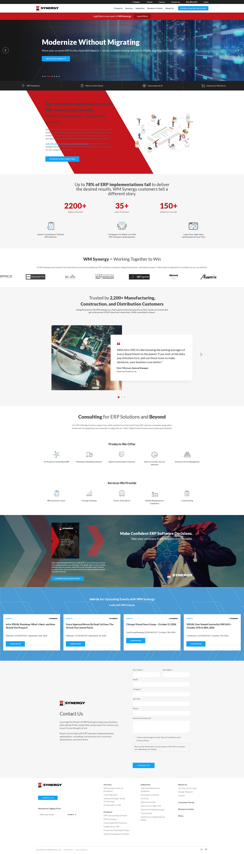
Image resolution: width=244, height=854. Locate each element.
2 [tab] (121, 397)
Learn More (142, 16)
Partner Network (185, 792)
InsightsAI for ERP (111, 826)
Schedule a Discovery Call (62, 159)
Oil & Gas (145, 798)
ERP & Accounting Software (115, 815)
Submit (70, 814)
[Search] (133, 2)
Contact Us (143, 765)
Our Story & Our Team (187, 788)
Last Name (166, 670)
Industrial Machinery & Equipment (150, 789)
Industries (145, 784)
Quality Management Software (117, 834)
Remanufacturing (148, 802)
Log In (206, 2)
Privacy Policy (68, 850)
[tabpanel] (122, 50)
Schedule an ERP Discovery (193, 8)
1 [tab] (42, 76)
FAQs (180, 816)
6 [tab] (56, 76)
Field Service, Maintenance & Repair (153, 818)
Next (238, 50)
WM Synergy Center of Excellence (113, 789)
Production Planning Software (116, 830)
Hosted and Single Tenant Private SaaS (114, 800)
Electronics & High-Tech (151, 806)
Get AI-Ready (52, 59)
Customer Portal (186, 802)
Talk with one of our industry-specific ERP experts (67, 143)
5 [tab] (54, 76)
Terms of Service (81, 850)
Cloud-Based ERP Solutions (115, 823)
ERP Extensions (110, 819)
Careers (162, 2)
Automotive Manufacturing (152, 809)
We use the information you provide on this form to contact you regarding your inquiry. (159, 747)
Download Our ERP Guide (67, 578)
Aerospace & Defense (150, 795)
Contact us (175, 2)
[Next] (201, 354)
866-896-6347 (191, 2)
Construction (146, 813)
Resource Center (155, 8)
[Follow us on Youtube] (206, 849)
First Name (137, 670)
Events (149, 2)
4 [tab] (51, 76)
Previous (6, 50)
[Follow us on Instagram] (202, 849)
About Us (169, 8)
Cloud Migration (111, 795)
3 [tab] (47, 76)
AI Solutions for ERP (112, 805)
